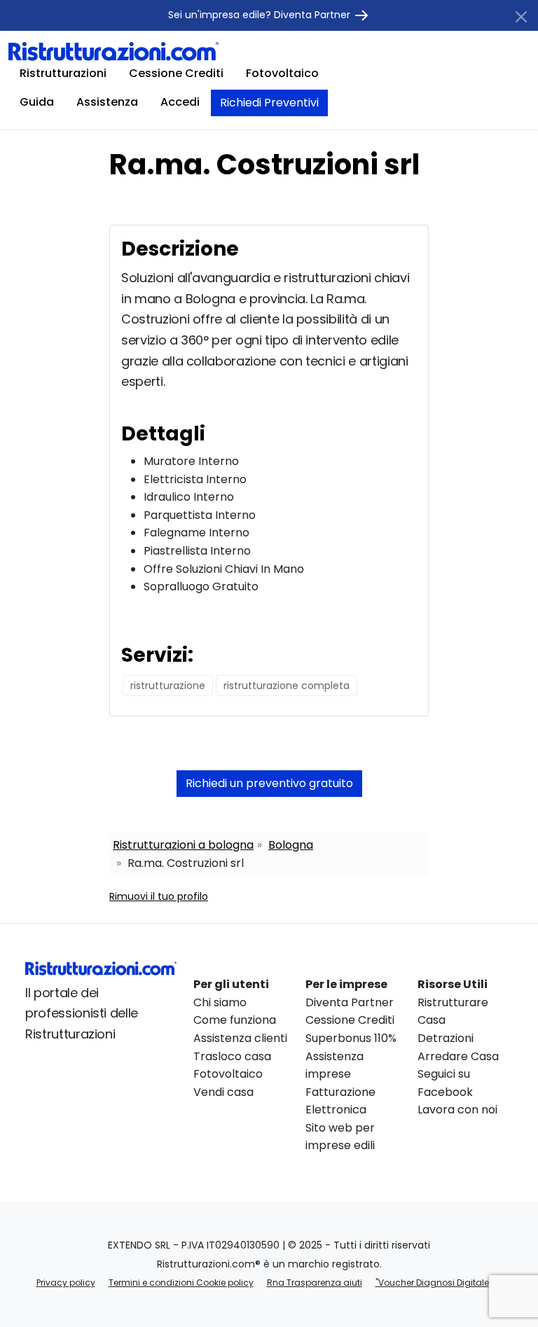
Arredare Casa (458, 1056)
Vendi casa (223, 1092)
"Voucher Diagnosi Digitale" (433, 1282)
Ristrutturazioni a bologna (183, 845)
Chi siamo (220, 1002)
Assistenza (107, 102)
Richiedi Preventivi (269, 103)
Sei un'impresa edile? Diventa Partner (260, 15)
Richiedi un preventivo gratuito (269, 783)
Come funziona (234, 1020)
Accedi (180, 102)
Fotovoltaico (282, 73)
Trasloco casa (232, 1056)
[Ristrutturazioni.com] (113, 51)
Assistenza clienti (240, 1038)
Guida (37, 102)
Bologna (290, 845)
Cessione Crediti (176, 73)
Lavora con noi (457, 1110)
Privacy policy (65, 1282)
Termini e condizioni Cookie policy (181, 1282)
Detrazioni (446, 1038)
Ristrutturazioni (63, 73)
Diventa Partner (349, 1002)
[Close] (521, 17)
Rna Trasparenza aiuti (314, 1282)
